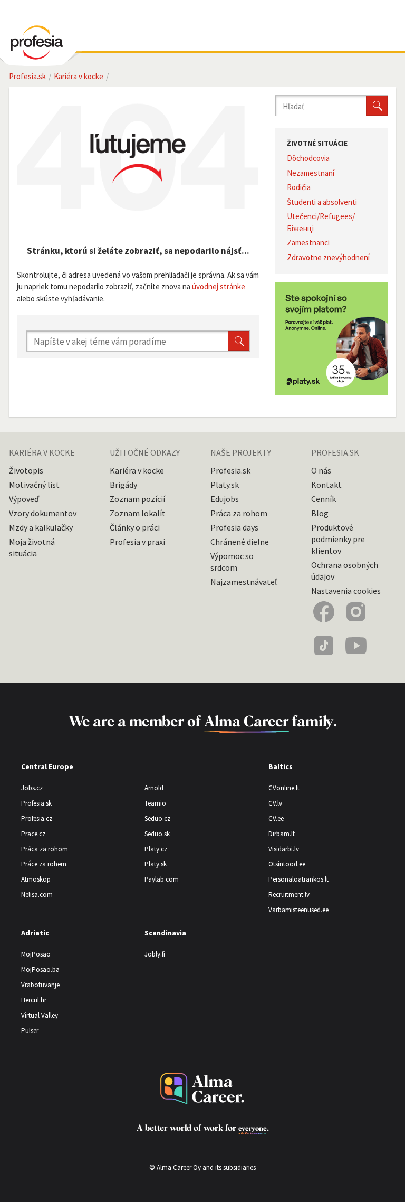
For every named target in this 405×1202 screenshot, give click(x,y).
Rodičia (299, 187)
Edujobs (224, 499)
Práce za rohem (43, 863)
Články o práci (135, 527)
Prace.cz (33, 833)
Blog (320, 513)
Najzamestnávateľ (243, 581)
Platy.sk (224, 484)
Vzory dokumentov (42, 513)
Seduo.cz (157, 818)
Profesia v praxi (137, 541)
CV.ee (276, 818)
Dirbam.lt (281, 833)
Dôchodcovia (308, 158)
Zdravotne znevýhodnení (328, 257)
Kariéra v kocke (137, 470)
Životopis (26, 470)
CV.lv (275, 803)
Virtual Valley (39, 1015)
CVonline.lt (284, 787)
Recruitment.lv (289, 894)
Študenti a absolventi (322, 202)
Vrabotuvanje (40, 984)
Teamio (155, 803)
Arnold (153, 787)
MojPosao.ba (40, 969)
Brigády (123, 484)
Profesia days (234, 527)
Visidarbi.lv (283, 849)
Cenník (323, 499)
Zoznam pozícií (137, 499)
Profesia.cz (36, 818)
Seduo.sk (157, 833)
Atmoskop (36, 879)
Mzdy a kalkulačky (41, 527)
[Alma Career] (202, 1088)
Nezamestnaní (310, 173)
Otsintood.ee (286, 863)
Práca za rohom (238, 513)
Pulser (29, 1030)
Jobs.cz (32, 787)
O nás (321, 470)
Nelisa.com (37, 894)
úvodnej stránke (218, 286)
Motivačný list (34, 484)
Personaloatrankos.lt (298, 879)
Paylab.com (161, 879)
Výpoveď (24, 499)
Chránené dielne (239, 541)
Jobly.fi (154, 954)
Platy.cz (155, 849)
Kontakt (326, 484)
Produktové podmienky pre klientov (338, 539)
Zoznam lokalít (138, 513)
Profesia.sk (230, 470)
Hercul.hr (33, 1000)
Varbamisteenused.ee (298, 909)
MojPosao (36, 954)
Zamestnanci (308, 243)
